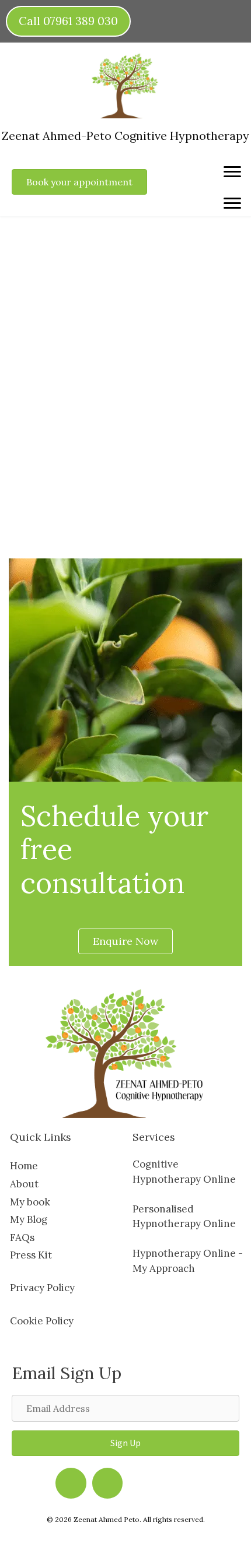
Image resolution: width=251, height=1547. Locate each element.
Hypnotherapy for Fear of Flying (103, 298)
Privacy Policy (42, 1287)
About (24, 1183)
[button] (125, 1443)
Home (24, 1165)
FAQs (22, 1237)
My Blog (28, 1219)
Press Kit (31, 1255)
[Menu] (232, 172)
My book (30, 1202)
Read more (55, 497)
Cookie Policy (42, 1320)
